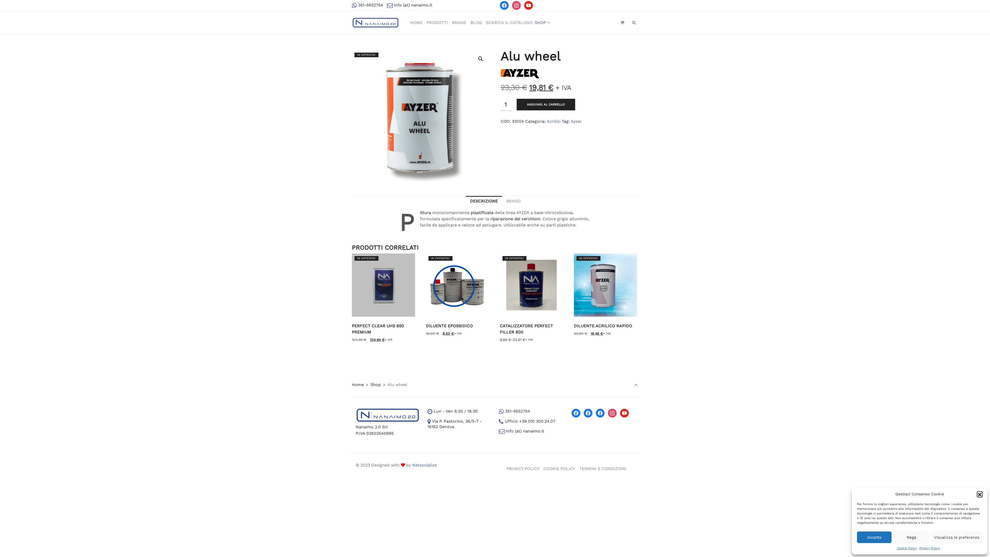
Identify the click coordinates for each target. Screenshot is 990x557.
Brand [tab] (513, 201)
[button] (979, 494)
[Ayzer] (520, 73)
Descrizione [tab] (484, 201)
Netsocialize (424, 465)
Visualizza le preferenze (956, 537)
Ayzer (576, 121)
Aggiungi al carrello (546, 104)
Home (358, 384)
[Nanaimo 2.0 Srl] (375, 22)
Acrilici (553, 121)
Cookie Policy (907, 548)
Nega (911, 537)
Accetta (874, 537)
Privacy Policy (929, 548)
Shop (375, 384)
